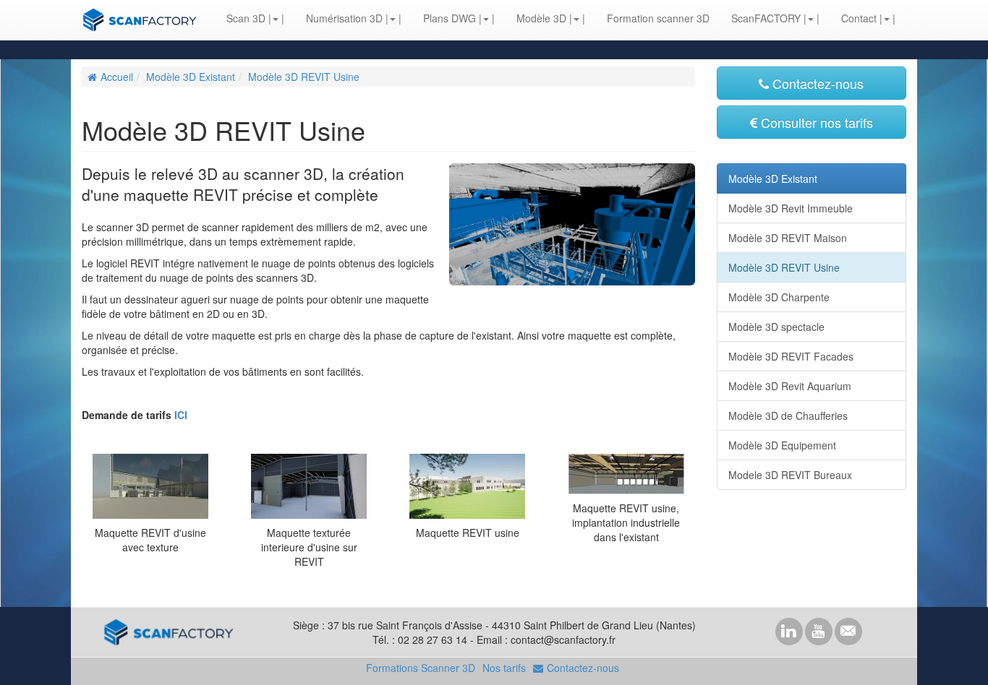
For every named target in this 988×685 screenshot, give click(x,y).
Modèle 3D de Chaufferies (788, 415)
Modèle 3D (541, 18)
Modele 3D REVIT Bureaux (790, 475)
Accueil (117, 76)
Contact (859, 18)
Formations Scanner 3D (420, 667)
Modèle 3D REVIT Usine (303, 76)
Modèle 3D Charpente (779, 297)
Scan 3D (245, 18)
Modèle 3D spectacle (776, 326)
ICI (180, 415)
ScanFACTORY (766, 18)
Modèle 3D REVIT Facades (790, 356)
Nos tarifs (504, 667)
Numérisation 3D (344, 18)
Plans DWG (449, 18)
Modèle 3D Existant (190, 76)
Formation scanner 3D (658, 18)
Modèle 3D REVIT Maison (787, 238)
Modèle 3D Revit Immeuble (790, 208)
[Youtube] (818, 631)
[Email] (848, 631)
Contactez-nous (818, 83)
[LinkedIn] (789, 631)
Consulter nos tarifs (817, 122)
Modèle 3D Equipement (782, 445)
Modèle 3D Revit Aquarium (789, 386)
